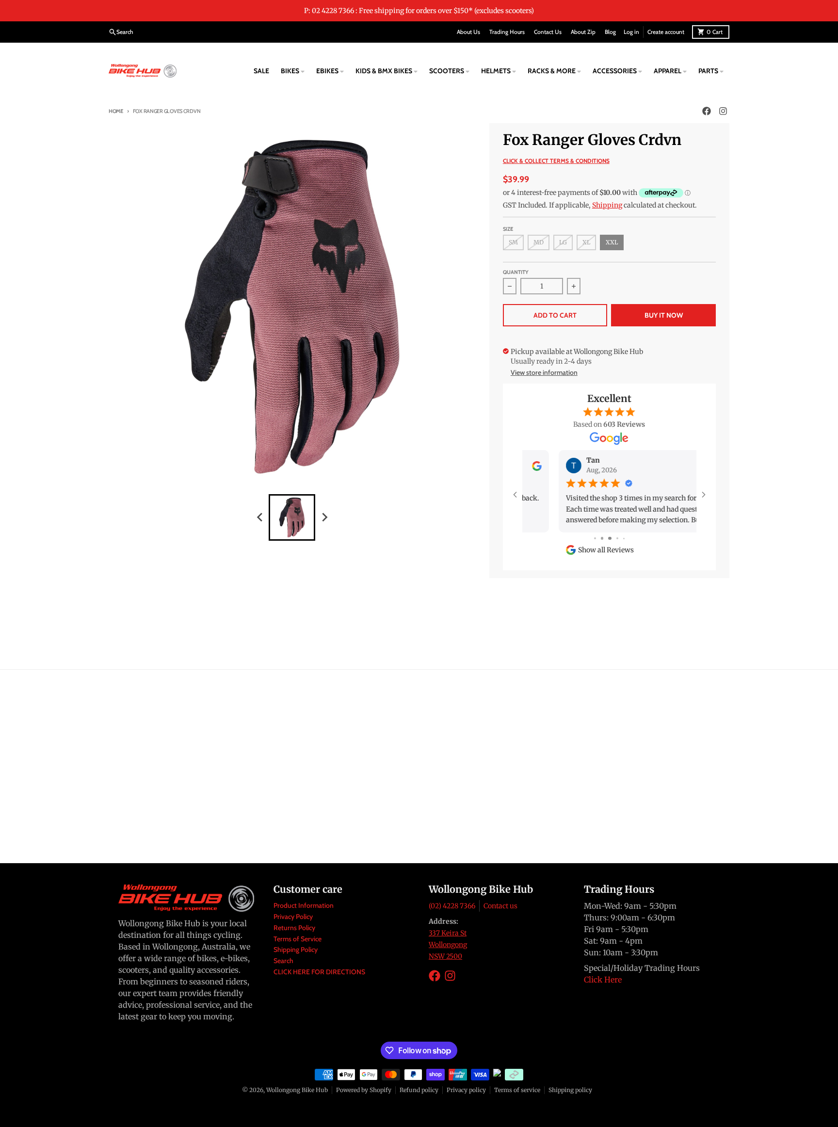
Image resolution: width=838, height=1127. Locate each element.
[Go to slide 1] (595, 538)
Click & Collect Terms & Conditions (556, 160)
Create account (665, 31)
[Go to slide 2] (601, 538)
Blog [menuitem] (610, 31)
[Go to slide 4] (617, 538)
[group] (292, 517)
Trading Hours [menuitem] (507, 31)
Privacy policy (466, 1090)
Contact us (500, 906)
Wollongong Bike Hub (297, 1090)
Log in (631, 31)
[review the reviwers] (684, 465)
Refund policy (419, 1090)
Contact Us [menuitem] (548, 31)
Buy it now (664, 315)
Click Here (603, 979)
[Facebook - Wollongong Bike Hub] (706, 111)
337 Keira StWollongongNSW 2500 (448, 945)
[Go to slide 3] (609, 538)
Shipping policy (570, 1090)
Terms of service (517, 1090)
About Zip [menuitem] (583, 31)
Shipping (607, 205)
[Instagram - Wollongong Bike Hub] (723, 111)
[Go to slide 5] (624, 538)
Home (116, 111)
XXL (612, 242)
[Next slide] (324, 517)
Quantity (516, 272)
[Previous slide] (260, 517)
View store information (544, 372)
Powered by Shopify (363, 1090)
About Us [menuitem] (468, 31)
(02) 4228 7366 (452, 906)
